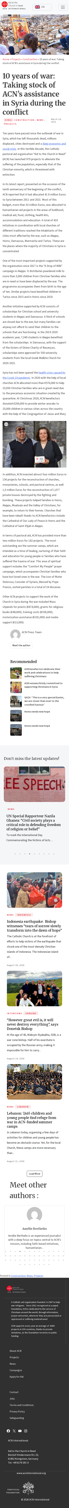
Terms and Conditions (22, 1405)
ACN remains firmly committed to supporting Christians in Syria (43, 685)
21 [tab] (39, 1255)
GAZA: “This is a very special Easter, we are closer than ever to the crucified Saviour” (44, 701)
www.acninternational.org (31, 1473)
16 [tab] (15, 1255)
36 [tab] (49, 1260)
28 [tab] (10, 1260)
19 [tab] (29, 1255)
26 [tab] (63, 1255)
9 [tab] (53, 853)
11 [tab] (53, 1251)
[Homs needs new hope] (16, 716)
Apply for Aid (16, 1377)
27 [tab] (5, 1260)
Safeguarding (17, 1418)
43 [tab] (34, 1264)
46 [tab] (49, 1264)
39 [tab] (63, 1260)
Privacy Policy (17, 1411)
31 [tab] (24, 1260)
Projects (16, 59)
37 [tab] (53, 1260)
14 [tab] (5, 1255)
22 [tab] (44, 1255)
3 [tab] (24, 853)
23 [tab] (49, 1255)
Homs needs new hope (37, 711)
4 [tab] (29, 853)
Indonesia (24, 915)
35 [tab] (44, 1260)
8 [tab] (49, 853)
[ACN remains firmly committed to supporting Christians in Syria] (16, 687)
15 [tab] (10, 1255)
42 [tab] (29, 1264)
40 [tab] (20, 1264)
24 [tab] (53, 1255)
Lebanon (23, 1106)
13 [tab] (63, 1251)
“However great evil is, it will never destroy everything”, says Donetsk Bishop (32, 1024)
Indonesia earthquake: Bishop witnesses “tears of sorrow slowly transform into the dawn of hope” (34, 926)
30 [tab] (20, 1260)
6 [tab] (39, 853)
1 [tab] (15, 853)
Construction (30, 59)
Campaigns (16, 1370)
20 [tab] (34, 1255)
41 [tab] (24, 1264)
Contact (14, 1392)
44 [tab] (39, 1264)
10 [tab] (49, 1251)
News (11, 809)
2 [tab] (20, 853)
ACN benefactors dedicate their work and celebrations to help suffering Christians (42, 672)
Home (6, 59)
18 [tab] (24, 1255)
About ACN (16, 1351)
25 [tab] (58, 1255)
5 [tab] (34, 853)
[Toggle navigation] (62, 7)
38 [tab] (58, 1260)
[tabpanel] (34, 808)
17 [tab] (20, 1255)
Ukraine (31, 1013)
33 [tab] (34, 1260)
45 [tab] (44, 1264)
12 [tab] (58, 1251)
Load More (34, 1174)
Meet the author (21, 645)
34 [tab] (39, 1260)
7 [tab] (44, 853)
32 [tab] (29, 1260)
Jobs (12, 1398)
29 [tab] (15, 1260)
